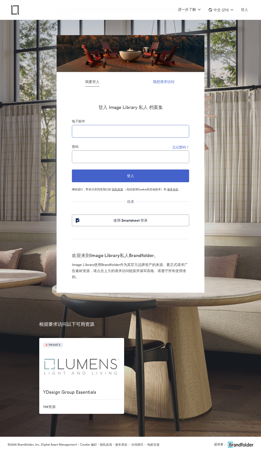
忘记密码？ (181, 147)
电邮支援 (153, 444)
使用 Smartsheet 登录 (130, 220)
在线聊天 (136, 444)
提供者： (220, 444)
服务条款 (172, 189)
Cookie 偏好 (88, 444)
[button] (221, 10)
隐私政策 (117, 189)
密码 (75, 147)
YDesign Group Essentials (69, 392)
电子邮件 (78, 121)
